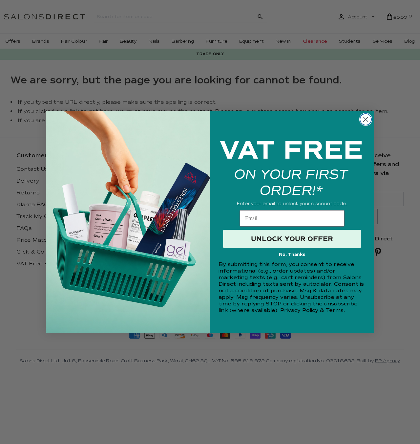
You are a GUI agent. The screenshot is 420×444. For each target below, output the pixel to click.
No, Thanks (292, 254)
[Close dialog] (365, 119)
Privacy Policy (299, 310)
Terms (335, 310)
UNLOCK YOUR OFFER (292, 239)
